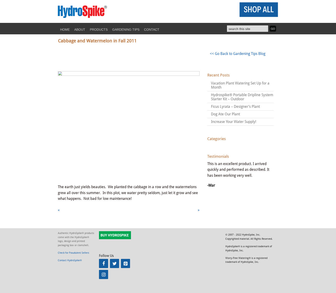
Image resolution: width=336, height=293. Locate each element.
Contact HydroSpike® (70, 260)
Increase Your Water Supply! (233, 121)
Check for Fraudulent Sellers (73, 252)
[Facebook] (103, 263)
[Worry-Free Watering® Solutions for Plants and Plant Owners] (82, 18)
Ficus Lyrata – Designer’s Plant (235, 106)
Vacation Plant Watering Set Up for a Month (240, 85)
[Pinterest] (125, 263)
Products (99, 29)
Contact (151, 29)
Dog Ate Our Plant (225, 114)
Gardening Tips (125, 29)
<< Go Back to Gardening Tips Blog (237, 54)
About (79, 29)
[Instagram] (103, 274)
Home (65, 29)
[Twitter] (114, 263)
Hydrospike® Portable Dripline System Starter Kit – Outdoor (242, 97)
